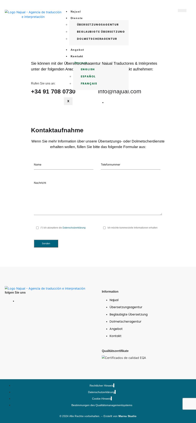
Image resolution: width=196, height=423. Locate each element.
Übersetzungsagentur (98, 24)
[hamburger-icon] (182, 10)
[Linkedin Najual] (17, 301)
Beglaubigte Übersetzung (101, 32)
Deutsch (81, 62)
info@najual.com (119, 91)
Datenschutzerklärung (74, 227)
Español (88, 76)
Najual (76, 11)
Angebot (77, 49)
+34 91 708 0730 (53, 91)
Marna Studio (127, 416)
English (88, 69)
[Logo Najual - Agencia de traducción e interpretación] (45, 288)
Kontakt (77, 56)
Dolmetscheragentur (97, 39)
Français (89, 83)
